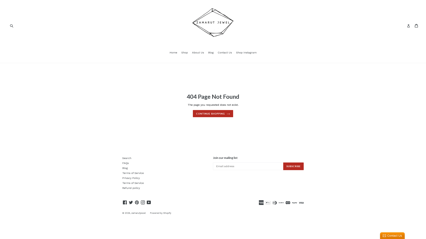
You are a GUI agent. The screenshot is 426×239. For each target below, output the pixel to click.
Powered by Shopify (160, 213)
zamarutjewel (138, 213)
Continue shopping (210, 113)
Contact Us (225, 52)
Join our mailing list (225, 157)
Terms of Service (133, 173)
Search (126, 158)
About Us (198, 52)
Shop (184, 52)
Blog (211, 52)
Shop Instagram (246, 52)
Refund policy (131, 188)
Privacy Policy (131, 178)
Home (173, 52)
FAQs (125, 163)
